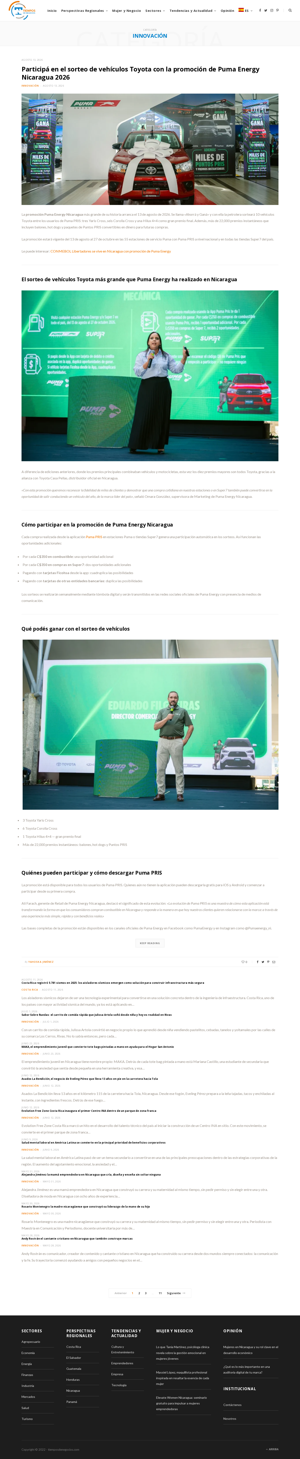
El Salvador (73, 1357)
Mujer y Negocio (126, 10)
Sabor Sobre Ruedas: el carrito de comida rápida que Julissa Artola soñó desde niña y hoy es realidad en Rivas (97, 1015)
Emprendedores (122, 1363)
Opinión (227, 10)
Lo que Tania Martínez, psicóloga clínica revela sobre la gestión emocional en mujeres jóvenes (182, 1352)
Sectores (153, 10)
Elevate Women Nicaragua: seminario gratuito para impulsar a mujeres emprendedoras (181, 1403)
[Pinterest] (268, 962)
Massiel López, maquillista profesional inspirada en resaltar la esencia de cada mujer (182, 1378)
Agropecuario (31, 1341)
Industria (28, 1386)
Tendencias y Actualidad (191, 10)
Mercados (28, 1397)
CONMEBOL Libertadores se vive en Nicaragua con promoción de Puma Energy (111, 251)
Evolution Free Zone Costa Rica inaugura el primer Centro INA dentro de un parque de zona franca (89, 1111)
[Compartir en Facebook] (257, 962)
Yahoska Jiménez (41, 961)
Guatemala (73, 1368)
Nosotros (229, 1418)
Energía (27, 1364)
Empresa (117, 1374)
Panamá (71, 1402)
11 (160, 1293)
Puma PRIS (94, 537)
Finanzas (27, 1375)
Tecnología (119, 1385)
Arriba (273, 1449)
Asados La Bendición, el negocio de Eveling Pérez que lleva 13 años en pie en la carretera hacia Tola (90, 1079)
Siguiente (174, 1293)
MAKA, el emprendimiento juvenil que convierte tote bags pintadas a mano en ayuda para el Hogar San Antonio (98, 1047)
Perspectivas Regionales (82, 10)
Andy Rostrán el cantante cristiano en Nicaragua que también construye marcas (77, 1238)
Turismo (27, 1419)
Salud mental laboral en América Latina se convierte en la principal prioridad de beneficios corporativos (94, 1142)
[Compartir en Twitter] (263, 962)
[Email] (273, 962)
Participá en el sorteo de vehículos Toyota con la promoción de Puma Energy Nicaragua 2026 (141, 73)
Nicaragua (73, 1390)
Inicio (52, 10)
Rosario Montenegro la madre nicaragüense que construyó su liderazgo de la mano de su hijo (86, 1206)
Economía (28, 1353)
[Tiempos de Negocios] (22, 10)
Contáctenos (232, 1405)
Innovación (30, 85)
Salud (25, 1408)
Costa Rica (30, 989)
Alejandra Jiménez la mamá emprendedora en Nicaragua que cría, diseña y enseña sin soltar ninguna (91, 1174)
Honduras (73, 1379)
